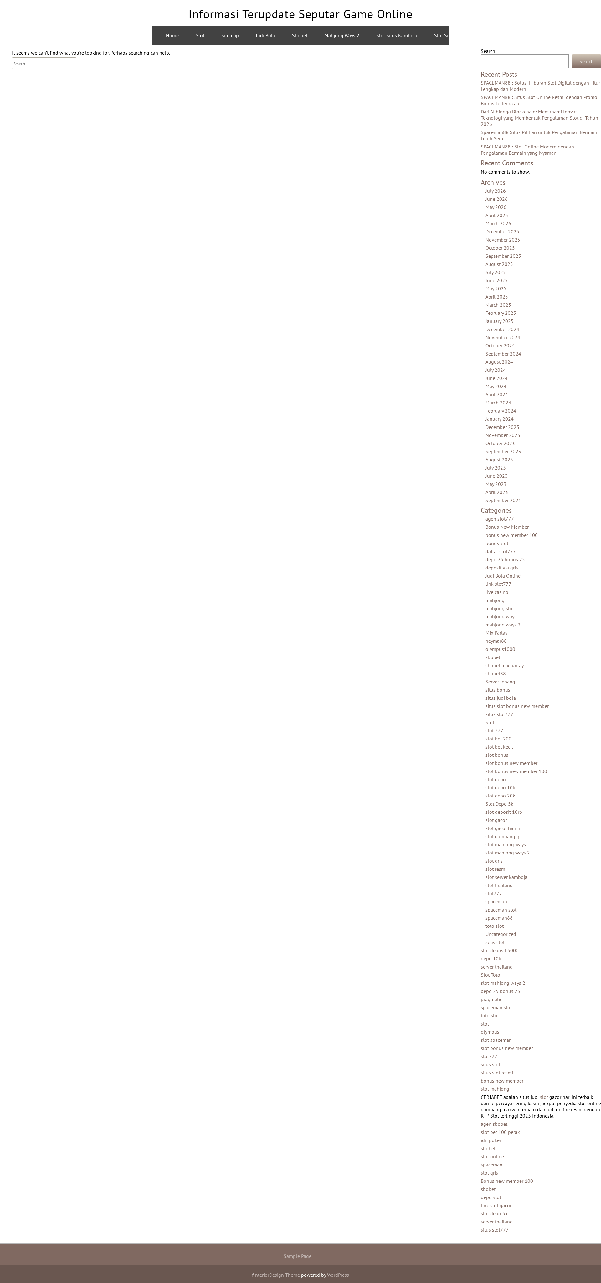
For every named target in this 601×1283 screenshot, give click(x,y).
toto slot (494, 926)
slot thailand (499, 885)
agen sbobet (494, 1124)
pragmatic (491, 999)
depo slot (491, 1197)
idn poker (491, 1140)
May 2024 (495, 386)
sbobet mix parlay (504, 665)
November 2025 (502, 239)
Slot (200, 35)
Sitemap (230, 35)
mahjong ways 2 (509, 35)
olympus (490, 1032)
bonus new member (502, 1081)
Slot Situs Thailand (454, 35)
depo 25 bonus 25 (505, 559)
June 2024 (496, 378)
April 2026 (496, 215)
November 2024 (502, 337)
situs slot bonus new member (517, 706)
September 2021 (503, 500)
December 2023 (502, 427)
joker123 (553, 35)
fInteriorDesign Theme (276, 1275)
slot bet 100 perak (500, 1132)
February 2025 (500, 313)
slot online (492, 1156)
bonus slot (496, 543)
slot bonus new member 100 (516, 771)
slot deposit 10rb (503, 812)
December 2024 (502, 329)
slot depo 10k (500, 787)
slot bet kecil (499, 747)
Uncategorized (500, 934)
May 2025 (495, 288)
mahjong (495, 600)
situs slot (490, 1064)
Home (172, 35)
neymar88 (496, 641)
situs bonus (497, 690)
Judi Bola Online (503, 576)
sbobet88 (495, 673)
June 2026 (496, 199)
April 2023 (496, 492)
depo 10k (491, 958)
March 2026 (498, 223)
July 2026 (495, 191)
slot (485, 1024)
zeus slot (495, 942)
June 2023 (496, 476)
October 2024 (500, 345)
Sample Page (297, 1256)
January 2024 (499, 419)
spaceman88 (499, 918)
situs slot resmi (497, 1072)
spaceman (496, 901)
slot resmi (495, 869)
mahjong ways (500, 616)
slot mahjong (495, 1089)
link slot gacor (496, 1205)
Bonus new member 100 (507, 1181)
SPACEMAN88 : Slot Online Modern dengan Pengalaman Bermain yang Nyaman (527, 149)
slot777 (493, 893)
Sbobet (299, 35)
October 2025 (500, 248)
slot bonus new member (511, 763)
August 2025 (499, 264)
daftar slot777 (500, 551)
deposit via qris (501, 567)
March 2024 (498, 402)
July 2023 (495, 468)
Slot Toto (490, 975)
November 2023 (502, 435)
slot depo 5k (494, 1213)
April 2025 (496, 296)
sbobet (492, 657)
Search (488, 51)
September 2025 (503, 256)
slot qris (494, 861)
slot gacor (496, 820)
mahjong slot (499, 608)
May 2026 (495, 207)
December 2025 (502, 231)
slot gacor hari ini (504, 828)
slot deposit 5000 (500, 950)
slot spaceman (496, 1040)
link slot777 (498, 584)
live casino (496, 592)
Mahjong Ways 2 (341, 35)
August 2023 (499, 459)
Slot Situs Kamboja (396, 35)
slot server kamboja (506, 877)
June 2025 (496, 280)
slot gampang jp (503, 836)
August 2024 (499, 362)
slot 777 (494, 730)
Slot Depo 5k (499, 804)
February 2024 (500, 411)
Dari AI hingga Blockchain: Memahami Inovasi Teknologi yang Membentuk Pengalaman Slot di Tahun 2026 (539, 117)
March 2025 (498, 305)
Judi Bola (265, 35)
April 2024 (496, 394)
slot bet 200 (498, 738)
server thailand (497, 967)
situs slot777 (499, 714)
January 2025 (499, 321)
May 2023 (495, 484)
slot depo (495, 779)
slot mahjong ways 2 (507, 852)
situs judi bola (500, 698)
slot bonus (496, 755)
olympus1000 (500, 649)
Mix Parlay (496, 633)
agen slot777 (499, 519)
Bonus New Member (507, 527)
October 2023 (500, 443)
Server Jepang (500, 681)
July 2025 (495, 272)
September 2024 (503, 354)
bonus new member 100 (511, 535)
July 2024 (495, 370)
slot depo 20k (500, 795)
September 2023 (503, 451)
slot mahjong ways (505, 844)
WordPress (338, 1275)
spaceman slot (500, 909)
